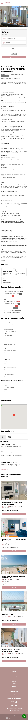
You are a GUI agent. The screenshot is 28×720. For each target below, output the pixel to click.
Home (14, 674)
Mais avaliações (5, 469)
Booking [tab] (10, 437)
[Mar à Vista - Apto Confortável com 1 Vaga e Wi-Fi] (14, 564)
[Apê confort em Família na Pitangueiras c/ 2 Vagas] (14, 637)
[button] (14, 264)
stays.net (15, 717)
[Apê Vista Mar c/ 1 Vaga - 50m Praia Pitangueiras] (14, 527)
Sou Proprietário (14, 679)
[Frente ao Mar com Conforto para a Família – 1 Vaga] (14, 601)
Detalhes (14, 514)
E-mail (14, 48)
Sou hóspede (14, 677)
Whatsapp (15, 57)
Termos (14, 681)
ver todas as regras (6, 315)
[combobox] (15, 42)
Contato (14, 683)
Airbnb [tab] (3, 437)
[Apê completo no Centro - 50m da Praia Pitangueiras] (14, 490)
